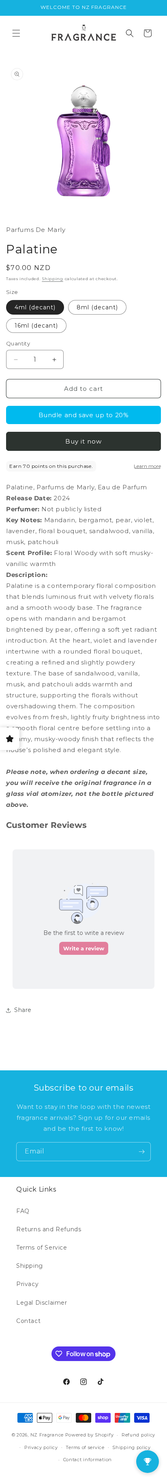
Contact (28, 1321)
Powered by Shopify (89, 1435)
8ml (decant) (97, 307)
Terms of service (85, 1447)
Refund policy (138, 1435)
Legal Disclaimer (41, 1302)
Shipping (52, 278)
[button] (16, 33)
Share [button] (23, 1010)
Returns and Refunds (48, 1229)
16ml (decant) (36, 325)
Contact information (87, 1459)
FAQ (23, 1211)
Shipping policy (131, 1447)
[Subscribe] (141, 1151)
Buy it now (83, 441)
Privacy (27, 1284)
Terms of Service (41, 1247)
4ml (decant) (35, 307)
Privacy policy (41, 1447)
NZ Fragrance (47, 1435)
